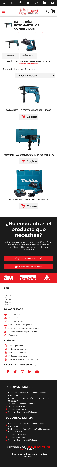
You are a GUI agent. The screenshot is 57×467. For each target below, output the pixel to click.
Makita (21, 33)
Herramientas (29, 33)
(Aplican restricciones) (28, 63)
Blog (5, 298)
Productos (5, 295)
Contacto (5, 302)
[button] (3, 11)
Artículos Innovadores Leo (35, 448)
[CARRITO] (53, 11)
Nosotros (5, 304)
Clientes (5, 300)
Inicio (16, 33)
